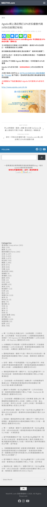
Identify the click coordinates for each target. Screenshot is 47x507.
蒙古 (3, 310)
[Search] (41, 157)
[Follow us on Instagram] (40, 149)
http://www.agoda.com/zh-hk (14, 87)
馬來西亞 (5, 271)
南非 (3, 293)
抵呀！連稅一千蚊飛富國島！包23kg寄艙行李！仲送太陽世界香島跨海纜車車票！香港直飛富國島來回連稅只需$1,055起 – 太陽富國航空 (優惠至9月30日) (23, 364)
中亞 (3, 306)
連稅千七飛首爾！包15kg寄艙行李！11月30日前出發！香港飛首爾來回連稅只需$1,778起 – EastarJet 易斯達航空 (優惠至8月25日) (23, 391)
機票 (3, 249)
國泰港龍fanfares (9, 252)
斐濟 (3, 297)
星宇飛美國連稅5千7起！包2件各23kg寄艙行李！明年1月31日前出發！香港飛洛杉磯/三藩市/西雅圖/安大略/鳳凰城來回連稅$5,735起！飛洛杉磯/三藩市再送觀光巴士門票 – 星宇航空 (23, 440)
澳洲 (3, 267)
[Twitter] (25, 36)
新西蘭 (4, 284)
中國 (3, 269)
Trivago (8, 75)
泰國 (3, 258)
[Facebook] (4, 36)
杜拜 (3, 291)
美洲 (3, 286)
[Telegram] (16, 36)
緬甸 (3, 302)
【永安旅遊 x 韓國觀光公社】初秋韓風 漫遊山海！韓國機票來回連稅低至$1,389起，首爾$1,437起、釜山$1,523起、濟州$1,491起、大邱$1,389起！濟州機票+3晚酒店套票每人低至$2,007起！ (23, 401)
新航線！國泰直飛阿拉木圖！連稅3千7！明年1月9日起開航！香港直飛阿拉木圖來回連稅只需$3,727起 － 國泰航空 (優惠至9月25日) (23, 421)
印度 (3, 280)
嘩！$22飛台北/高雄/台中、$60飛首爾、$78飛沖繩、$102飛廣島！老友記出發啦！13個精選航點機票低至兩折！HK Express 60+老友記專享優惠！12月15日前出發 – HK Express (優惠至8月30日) (23, 336)
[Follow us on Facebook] (37, 149)
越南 (3, 278)
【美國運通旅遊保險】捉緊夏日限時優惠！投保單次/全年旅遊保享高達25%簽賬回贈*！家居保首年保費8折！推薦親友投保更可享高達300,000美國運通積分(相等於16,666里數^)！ (23, 451)
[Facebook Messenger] (12, 36)
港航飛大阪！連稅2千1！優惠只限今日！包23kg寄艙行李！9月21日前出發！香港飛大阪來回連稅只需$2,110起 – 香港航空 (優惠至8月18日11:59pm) (23, 468)
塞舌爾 (4, 304)
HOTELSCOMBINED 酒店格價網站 (23, 74)
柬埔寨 (4, 275)
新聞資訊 (5, 319)
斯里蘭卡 (5, 288)
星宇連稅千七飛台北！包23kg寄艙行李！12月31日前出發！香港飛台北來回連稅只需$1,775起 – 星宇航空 (23, 460)
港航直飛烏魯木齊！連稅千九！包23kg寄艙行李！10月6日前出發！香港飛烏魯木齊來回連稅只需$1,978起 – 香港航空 (23, 373)
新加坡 (4, 260)
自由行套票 (6, 315)
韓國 (3, 262)
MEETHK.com (8, 2)
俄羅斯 (4, 273)
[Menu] (44, 3)
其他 (3, 18)
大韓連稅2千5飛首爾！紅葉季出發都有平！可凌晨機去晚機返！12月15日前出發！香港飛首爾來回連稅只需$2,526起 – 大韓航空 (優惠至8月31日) (23, 346)
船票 (3, 323)
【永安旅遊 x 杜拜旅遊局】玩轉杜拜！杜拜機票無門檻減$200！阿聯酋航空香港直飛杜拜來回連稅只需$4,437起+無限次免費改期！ (23, 382)
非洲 (3, 308)
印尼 (3, 282)
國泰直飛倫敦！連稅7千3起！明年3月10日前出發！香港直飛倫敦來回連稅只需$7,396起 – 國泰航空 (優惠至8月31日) (23, 355)
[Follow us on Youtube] (44, 149)
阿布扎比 (5, 299)
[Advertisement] (18, 191)
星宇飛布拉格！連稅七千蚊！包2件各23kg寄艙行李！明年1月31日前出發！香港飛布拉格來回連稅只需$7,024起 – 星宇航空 (23, 412)
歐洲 (3, 265)
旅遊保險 (5, 321)
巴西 (3, 312)
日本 (3, 256)
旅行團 (4, 317)
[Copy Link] (29, 36)
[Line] (21, 36)
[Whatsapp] (8, 36)
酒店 (3, 247)
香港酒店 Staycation (10, 245)
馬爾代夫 (5, 295)
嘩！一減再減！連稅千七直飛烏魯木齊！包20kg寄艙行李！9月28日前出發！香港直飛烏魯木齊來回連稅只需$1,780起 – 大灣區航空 (23, 430)
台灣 (3, 254)
